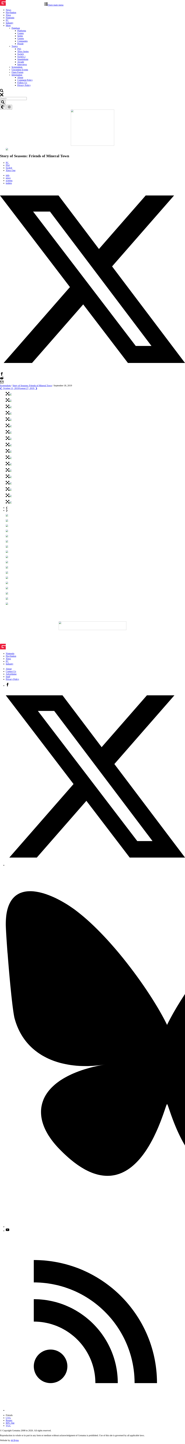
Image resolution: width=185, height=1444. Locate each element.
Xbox (8, 15)
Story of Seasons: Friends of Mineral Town (32, 385)
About (20, 77)
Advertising (11, 674)
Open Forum (17, 72)
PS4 (8, 165)
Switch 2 (21, 56)
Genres (20, 38)
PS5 (19, 49)
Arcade (20, 62)
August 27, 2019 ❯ (28, 388)
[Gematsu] (22, 5)
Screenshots (17, 67)
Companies (22, 41)
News (8, 10)
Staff (8, 676)
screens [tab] (9, 180)
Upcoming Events (20, 69)
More (8, 25)
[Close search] (1, 95)
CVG (8, 1418)
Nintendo (10, 17)
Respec (9, 1420)
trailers (9, 183)
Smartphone (22, 59)
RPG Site (10, 1423)
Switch (20, 54)
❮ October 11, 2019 (9, 388)
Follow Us (22, 82)
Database (16, 28)
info (7, 175)
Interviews (22, 64)
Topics (15, 46)
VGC (8, 1425)
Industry (9, 23)
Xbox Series (23, 51)
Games (20, 33)
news (8, 178)
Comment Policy (25, 80)
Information (17, 75)
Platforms (21, 30)
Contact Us (11, 671)
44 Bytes (15, 1440)
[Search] (1, 91)
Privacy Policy (24, 85)
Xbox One (10, 170)
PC (7, 20)
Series (20, 36)
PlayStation (11, 12)
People (20, 43)
